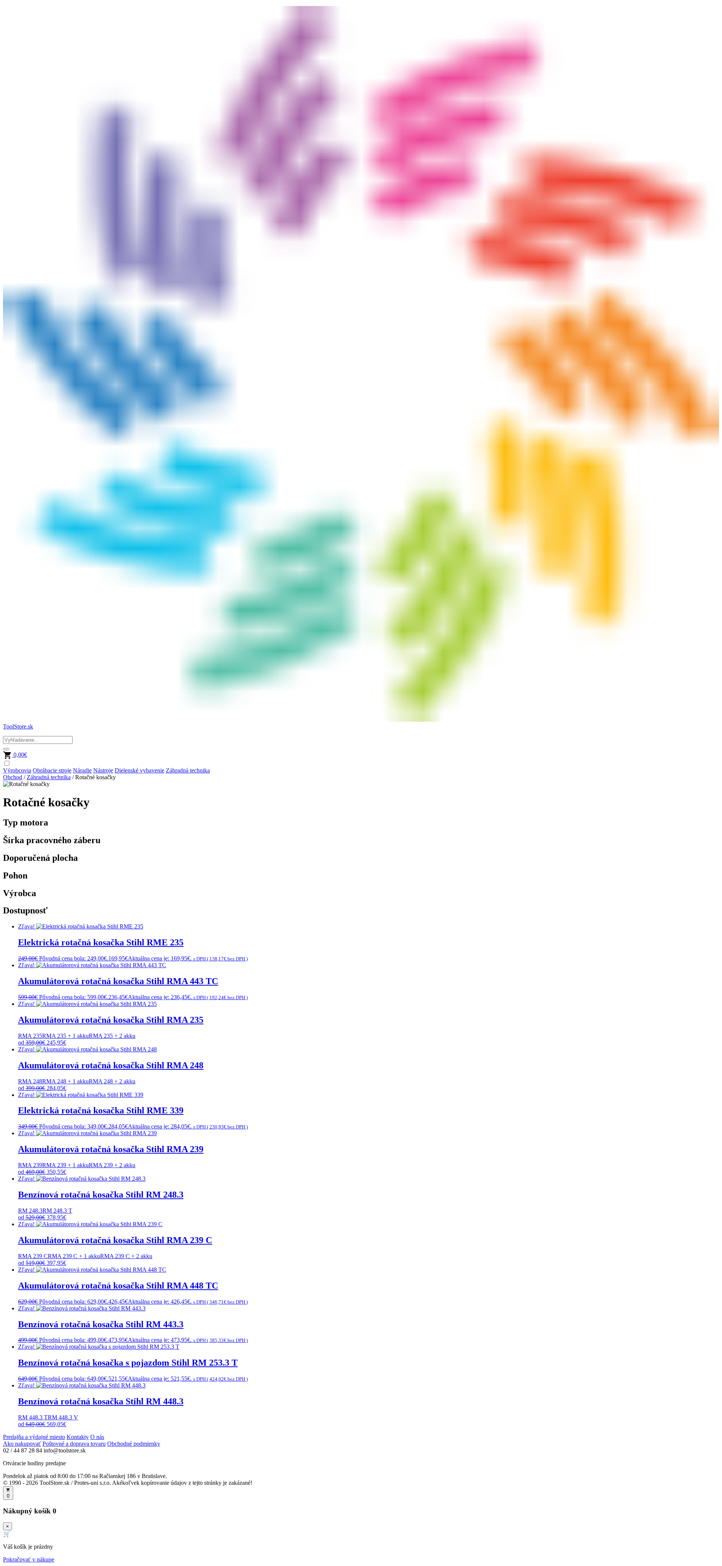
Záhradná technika (188, 770)
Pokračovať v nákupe (28, 1559)
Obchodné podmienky (133, 1443)
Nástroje (103, 770)
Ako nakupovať (22, 1443)
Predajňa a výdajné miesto (34, 1437)
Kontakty (78, 1437)
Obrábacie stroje (52, 770)
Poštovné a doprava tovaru (74, 1443)
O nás (97, 1437)
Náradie (82, 770)
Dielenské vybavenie (139, 770)
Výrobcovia (17, 770)
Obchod (12, 777)
